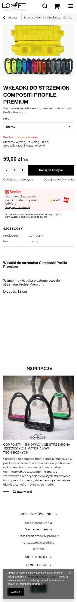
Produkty (53, 17)
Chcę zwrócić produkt (39, 542)
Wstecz (12, 17)
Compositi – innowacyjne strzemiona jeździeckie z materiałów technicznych (36, 448)
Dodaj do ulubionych (18, 179)
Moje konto (36, 557)
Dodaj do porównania (58, 179)
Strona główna (34, 17)
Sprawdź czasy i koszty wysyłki (24, 145)
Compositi (36, 235)
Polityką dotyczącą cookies (42, 576)
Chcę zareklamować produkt (38, 536)
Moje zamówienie (36, 514)
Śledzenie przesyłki (38, 529)
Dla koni (69, 17)
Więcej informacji (17, 207)
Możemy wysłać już (16, 142)
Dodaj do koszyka (51, 170)
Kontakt (38, 549)
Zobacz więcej (22, 491)
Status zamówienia (38, 522)
